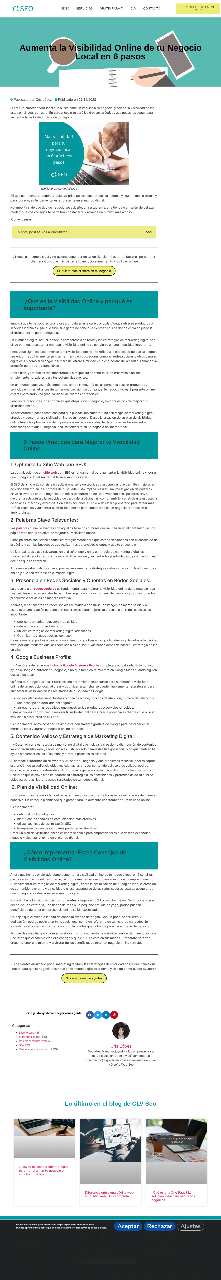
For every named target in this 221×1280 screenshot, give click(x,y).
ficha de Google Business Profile (74, 665)
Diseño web (26, 1032)
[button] (147, 232)
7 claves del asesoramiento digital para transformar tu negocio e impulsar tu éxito (44, 1170)
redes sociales (45, 588)
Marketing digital (30, 1036)
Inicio (64, 8)
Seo (21, 1045)
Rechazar (159, 1226)
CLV (133, 8)
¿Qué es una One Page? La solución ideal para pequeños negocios (173, 1196)
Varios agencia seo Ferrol (35, 1049)
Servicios (84, 8)
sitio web (50, 472)
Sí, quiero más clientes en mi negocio (84, 271)
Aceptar (128, 1226)
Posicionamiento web (33, 1041)
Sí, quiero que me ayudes (84, 978)
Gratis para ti (112, 8)
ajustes (102, 1227)
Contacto (151, 8)
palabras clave (27, 528)
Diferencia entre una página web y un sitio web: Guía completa (109, 1194)
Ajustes (190, 1226)
